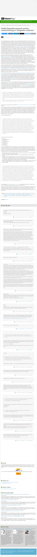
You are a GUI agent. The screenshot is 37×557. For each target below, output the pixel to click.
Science (5, 194)
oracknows (6, 37)
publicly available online (13, 78)
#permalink (30, 217)
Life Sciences (3, 21)
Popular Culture (28, 193)
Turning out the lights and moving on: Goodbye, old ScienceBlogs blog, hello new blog (15, 494)
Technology (14, 22)
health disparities (18, 194)
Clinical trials (6, 193)
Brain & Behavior (8, 22)
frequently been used (9, 82)
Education (27, 21)
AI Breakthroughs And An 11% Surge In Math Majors (10, 482)
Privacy (16, 550)
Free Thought (19, 22)
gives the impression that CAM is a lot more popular (25, 104)
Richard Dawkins (16, 46)
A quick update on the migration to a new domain (9, 499)
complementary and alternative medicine (15, 193)
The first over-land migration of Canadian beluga (30, 529)
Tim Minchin (22, 46)
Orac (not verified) (21, 328)
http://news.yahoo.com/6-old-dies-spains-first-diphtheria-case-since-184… (15, 318)
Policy (30, 21)
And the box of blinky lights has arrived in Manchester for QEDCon (12, 510)
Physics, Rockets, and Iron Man (18, 528)
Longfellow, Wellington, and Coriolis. (6, 529)
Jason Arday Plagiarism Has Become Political (9, 488)
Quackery (32, 193)
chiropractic (13, 194)
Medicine (2, 22)
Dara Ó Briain (28, 46)
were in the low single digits (24, 85)
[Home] (7, 18)
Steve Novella (8, 88)
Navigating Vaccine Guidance (6, 483)
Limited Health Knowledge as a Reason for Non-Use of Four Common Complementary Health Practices (18, 68)
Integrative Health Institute (26, 194)
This (4, 343)
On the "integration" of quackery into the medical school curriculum (12, 516)
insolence (3, 25)
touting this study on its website (14, 184)
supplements (6, 195)
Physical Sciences (9, 21)
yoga (9, 195)
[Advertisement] (18, 8)
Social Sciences (21, 21)
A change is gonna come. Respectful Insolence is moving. (10, 505)
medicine (23, 193)
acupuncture (9, 194)
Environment (15, 21)
